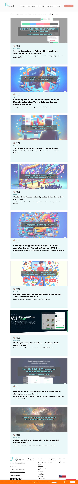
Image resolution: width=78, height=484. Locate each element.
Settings (67, 482)
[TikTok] (20, 479)
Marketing (51, 14)
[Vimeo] (17, 479)
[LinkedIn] (11, 479)
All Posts (12, 14)
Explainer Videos (19, 14)
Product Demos (36, 14)
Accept (72, 482)
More (56, 14)
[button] (23, 6)
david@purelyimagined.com (17, 469)
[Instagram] (14, 479)
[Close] (76, 482)
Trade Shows (28, 14)
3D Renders (44, 14)
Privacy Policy (54, 482)
